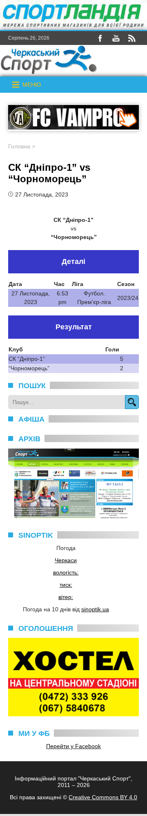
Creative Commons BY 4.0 (103, 797)
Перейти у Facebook (73, 746)
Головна (19, 146)
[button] (31, 84)
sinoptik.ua (95, 609)
